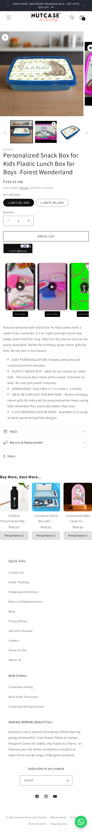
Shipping (23, 187)
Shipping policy (59, 823)
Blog (12, 611)
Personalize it (14, 535)
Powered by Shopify (36, 817)
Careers (14, 640)
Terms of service (37, 823)
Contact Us (16, 572)
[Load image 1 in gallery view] (21, 132)
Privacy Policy (18, 621)
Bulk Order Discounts (23, 697)
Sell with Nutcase (21, 631)
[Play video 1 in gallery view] (46, 132)
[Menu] (8, 17)
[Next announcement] (84, 5)
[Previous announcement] (8, 5)
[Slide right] (87, 133)
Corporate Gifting (21, 687)
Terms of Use (17, 650)
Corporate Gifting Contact (27, 706)
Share (11, 456)
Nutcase (19, 817)
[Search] (72, 17)
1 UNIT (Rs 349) (19, 203)
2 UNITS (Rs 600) (52, 203)
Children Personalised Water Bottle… (14, 521)
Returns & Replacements (26, 601)
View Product (20, 314)
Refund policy (58, 817)
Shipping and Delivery (24, 592)
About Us (15, 660)
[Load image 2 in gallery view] (70, 132)
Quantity (8, 212)
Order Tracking (19, 582)
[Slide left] (4, 133)
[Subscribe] (67, 780)
